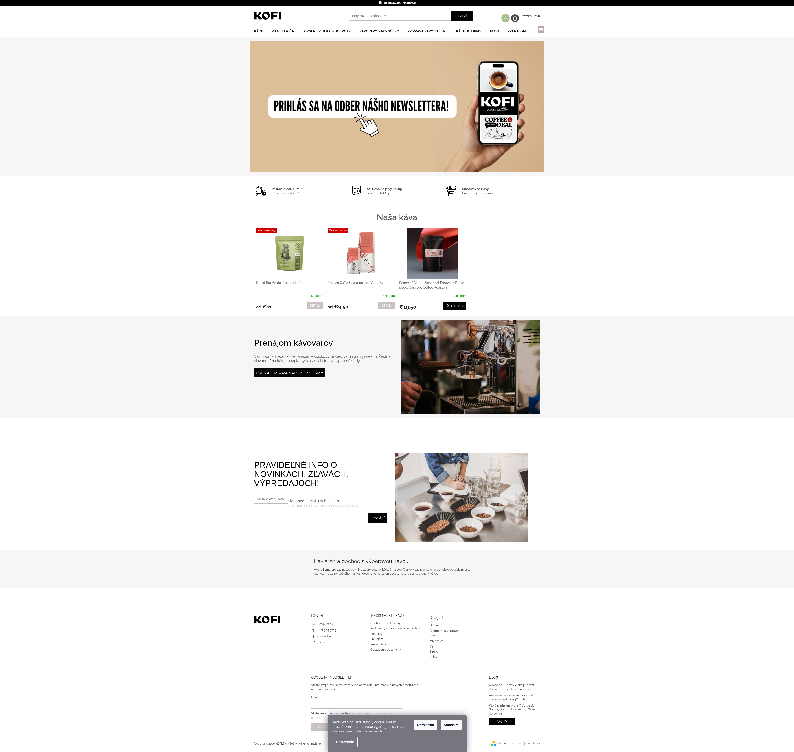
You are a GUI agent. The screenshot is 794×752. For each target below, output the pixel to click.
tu (381, 731)
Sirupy (434, 651)
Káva (433, 636)
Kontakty (376, 633)
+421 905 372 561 (328, 630)
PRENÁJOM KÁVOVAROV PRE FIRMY (289, 373)
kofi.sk (321, 642)
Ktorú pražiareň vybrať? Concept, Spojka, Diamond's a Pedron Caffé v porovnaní (513, 709)
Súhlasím (451, 725)
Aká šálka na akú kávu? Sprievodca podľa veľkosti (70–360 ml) (512, 697)
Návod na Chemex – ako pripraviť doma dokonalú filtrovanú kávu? (511, 687)
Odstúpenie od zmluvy (385, 649)
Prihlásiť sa (323, 727)
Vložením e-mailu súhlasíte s (323, 503)
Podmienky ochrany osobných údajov (395, 628)
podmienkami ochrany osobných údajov (323, 505)
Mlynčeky (436, 641)
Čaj (432, 646)
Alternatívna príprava (444, 630)
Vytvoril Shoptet (507, 743)
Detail (315, 305)
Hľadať (462, 16)
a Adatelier (529, 743)
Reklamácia (378, 644)
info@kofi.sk (325, 624)
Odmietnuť (425, 725)
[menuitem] (258, 31)
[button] (272, 106)
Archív (502, 721)
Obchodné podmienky (385, 623)
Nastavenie (345, 742)
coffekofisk (324, 636)
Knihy (433, 657)
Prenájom (376, 639)
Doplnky (435, 625)
